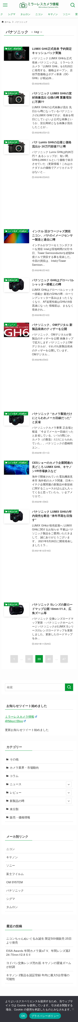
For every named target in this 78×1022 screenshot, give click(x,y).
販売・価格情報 (20, 817)
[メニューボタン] (5, 5)
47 (64, 659)
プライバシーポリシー (45, 1015)
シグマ (10, 899)
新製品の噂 (17, 801)
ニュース (15, 784)
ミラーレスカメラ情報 (19, 716)
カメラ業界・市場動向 (24, 767)
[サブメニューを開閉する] (69, 784)
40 (49, 659)
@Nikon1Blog (14, 721)
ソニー (10, 865)
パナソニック (15, 890)
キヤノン (12, 857)
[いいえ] (73, 1009)
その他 (14, 759)
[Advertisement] (39, 204)
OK (23, 1015)
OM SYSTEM (14, 882)
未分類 (14, 809)
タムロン (12, 907)
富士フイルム (15, 874)
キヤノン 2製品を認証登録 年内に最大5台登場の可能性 (37, 977)
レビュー (15, 792)
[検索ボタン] (73, 5)
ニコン (10, 849)
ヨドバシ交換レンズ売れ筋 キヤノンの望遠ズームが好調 (38, 965)
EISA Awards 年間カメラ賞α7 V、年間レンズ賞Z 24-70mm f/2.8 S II (38, 953)
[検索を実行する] (69, 687)
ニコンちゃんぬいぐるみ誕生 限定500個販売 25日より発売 (39, 940)
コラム (14, 776)
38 (29, 659)
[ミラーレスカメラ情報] (39, 5)
